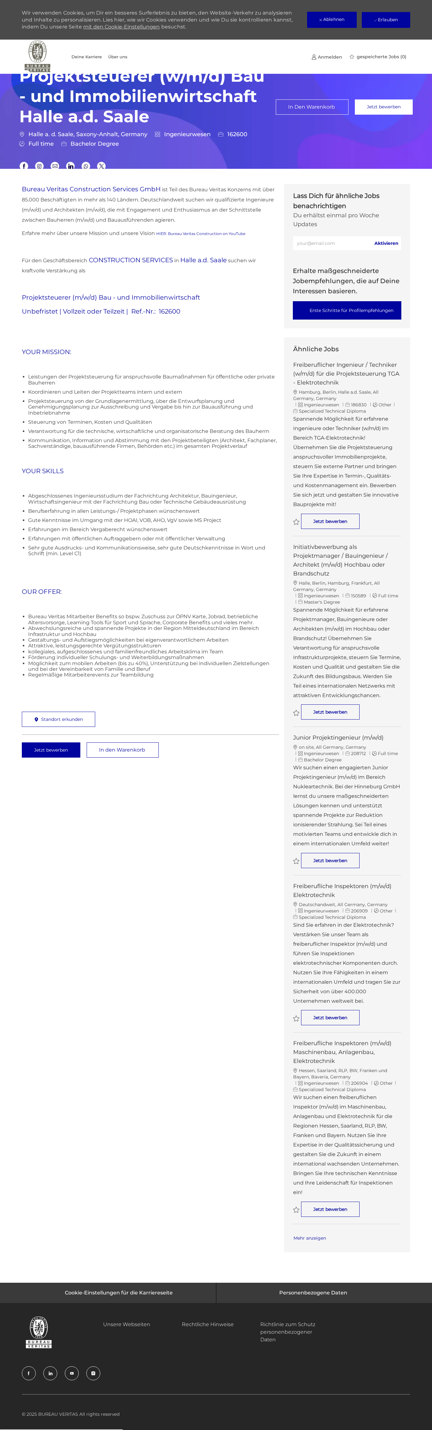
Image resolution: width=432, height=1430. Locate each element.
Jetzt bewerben (336, 521)
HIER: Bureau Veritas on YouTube (200, 233)
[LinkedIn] (50, 1373)
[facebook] (29, 1373)
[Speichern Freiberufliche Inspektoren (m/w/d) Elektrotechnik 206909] (296, 1018)
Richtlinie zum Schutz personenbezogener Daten (287, 1332)
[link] (327, 57)
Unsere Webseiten (126, 1324)
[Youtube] (72, 1373)
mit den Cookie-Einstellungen (121, 27)
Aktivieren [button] (386, 243)
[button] (384, 107)
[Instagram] (93, 1373)
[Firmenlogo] (37, 57)
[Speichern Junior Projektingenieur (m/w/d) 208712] (296, 861)
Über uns (117, 56)
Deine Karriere (86, 56)
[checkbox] (312, 107)
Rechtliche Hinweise (208, 1324)
